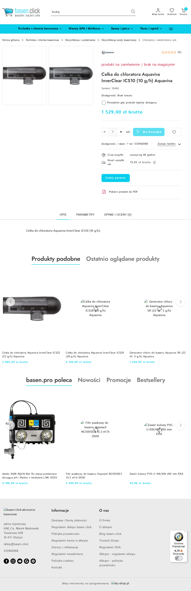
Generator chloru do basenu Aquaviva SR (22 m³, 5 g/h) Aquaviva (94, 354)
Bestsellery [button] (151, 380)
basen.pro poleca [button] (49, 380)
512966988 (11, 551)
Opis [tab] (63, 215)
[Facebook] (6, 561)
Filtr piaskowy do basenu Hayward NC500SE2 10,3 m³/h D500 (30, 476)
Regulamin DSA (110, 547)
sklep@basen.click (16, 544)
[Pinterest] (33, 561)
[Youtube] (19, 561)
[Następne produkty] (180, 301)
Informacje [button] (60, 510)
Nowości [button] (89, 380)
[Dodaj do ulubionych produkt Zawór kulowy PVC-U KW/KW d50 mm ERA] (121, 394)
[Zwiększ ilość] (121, 132)
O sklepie (105, 527)
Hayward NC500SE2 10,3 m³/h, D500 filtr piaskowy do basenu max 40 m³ (155, 476)
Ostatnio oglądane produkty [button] (122, 258)
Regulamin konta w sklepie (69, 541)
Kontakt (56, 567)
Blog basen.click (110, 534)
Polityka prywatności (65, 534)
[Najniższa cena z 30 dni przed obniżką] (187, 488)
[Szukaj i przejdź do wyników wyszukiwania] (133, 12)
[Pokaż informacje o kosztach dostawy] (154, 162)
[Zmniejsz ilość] (104, 132)
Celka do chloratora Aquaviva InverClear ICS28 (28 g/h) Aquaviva (31, 354)
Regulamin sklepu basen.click (71, 527)
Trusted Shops (109, 541)
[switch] (178, 558)
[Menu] (185, 532)
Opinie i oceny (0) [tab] (117, 215)
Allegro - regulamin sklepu (117, 554)
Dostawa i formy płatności (69, 520)
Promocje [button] (119, 380)
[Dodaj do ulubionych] (174, 132)
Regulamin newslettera (67, 554)
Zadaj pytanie (115, 178)
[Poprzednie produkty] (10, 301)
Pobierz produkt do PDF (123, 192)
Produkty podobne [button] (56, 258)
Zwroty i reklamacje (64, 547)
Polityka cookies (62, 561)
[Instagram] (13, 561)
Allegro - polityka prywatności (111, 563)
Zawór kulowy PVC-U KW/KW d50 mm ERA (93, 474)
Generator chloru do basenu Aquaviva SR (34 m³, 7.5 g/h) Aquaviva (158, 354)
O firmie (104, 520)
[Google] (26, 561)
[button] (171, 28)
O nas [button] (104, 510)
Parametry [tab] (85, 215)
